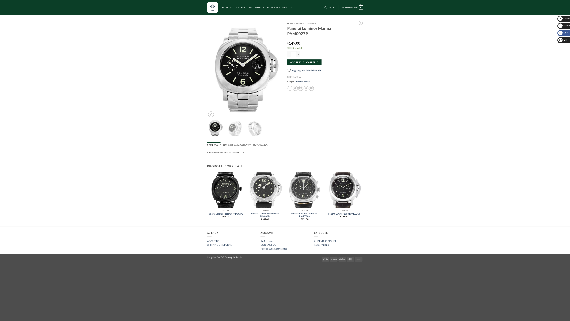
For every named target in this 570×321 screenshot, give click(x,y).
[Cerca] (325, 7)
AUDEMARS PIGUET (325, 241)
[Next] (277, 69)
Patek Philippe (321, 244)
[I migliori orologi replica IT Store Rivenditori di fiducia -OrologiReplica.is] (212, 7)
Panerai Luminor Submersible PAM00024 (265, 215)
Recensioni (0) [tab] (260, 145)
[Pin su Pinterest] (306, 88)
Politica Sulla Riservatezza (274, 248)
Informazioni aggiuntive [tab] (237, 145)
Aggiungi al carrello (304, 62)
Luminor (311, 23)
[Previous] (212, 69)
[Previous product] (361, 23)
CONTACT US (268, 244)
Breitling (246, 7)
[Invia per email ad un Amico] (300, 88)
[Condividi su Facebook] (290, 88)
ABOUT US (213, 241)
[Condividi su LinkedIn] (311, 88)
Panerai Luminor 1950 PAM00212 (344, 214)
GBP (563, 32)
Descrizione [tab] (214, 145)
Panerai (300, 23)
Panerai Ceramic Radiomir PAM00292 (225, 214)
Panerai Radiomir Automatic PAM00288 (304, 215)
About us (287, 7)
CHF (563, 39)
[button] (332, 7)
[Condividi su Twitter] (295, 88)
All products (270, 7)
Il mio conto (267, 241)
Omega (257, 7)
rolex (233, 7)
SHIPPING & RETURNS (219, 244)
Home (225, 7)
